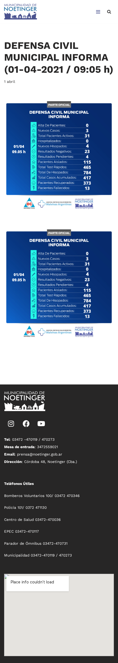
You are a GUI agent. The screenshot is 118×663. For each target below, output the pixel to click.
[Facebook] (26, 423)
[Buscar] (109, 12)
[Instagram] (11, 423)
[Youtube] (41, 423)
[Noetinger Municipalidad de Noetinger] (20, 11)
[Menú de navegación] (98, 11)
